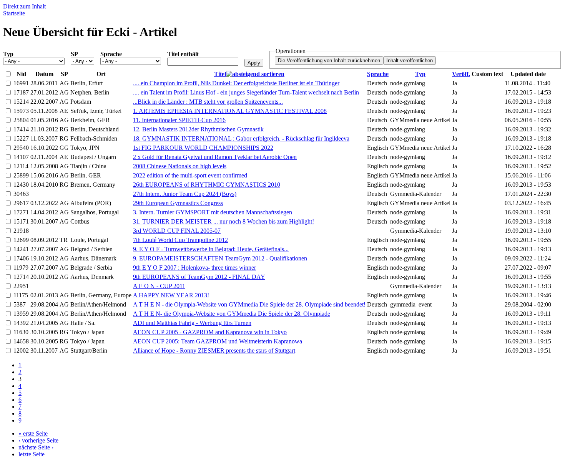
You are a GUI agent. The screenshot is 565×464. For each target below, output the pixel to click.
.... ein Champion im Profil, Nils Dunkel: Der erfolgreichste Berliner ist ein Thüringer (236, 83)
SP (74, 54)
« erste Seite (33, 433)
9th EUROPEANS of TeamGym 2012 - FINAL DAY (199, 276)
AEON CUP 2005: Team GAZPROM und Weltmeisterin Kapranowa (217, 341)
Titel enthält (183, 54)
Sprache (111, 54)
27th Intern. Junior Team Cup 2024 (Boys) (184, 194)
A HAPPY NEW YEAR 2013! (171, 295)
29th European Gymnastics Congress (178, 203)
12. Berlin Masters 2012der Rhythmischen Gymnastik (198, 129)
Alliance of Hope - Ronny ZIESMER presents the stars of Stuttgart (214, 350)
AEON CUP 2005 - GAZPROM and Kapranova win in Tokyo (210, 332)
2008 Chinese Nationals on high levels (179, 166)
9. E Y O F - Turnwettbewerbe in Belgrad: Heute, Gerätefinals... (211, 249)
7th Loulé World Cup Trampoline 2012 (180, 240)
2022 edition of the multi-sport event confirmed (190, 175)
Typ (8, 54)
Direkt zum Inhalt (24, 6)
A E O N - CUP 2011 (159, 286)
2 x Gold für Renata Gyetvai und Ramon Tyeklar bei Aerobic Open (215, 157)
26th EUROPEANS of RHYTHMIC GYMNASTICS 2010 (206, 184)
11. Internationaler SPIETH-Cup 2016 (179, 120)
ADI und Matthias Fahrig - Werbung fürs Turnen (192, 323)
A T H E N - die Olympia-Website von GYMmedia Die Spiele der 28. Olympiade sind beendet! (249, 304)
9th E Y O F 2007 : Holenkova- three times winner (194, 267)
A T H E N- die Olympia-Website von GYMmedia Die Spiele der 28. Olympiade (231, 313)
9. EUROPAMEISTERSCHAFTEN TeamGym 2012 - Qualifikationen (220, 258)
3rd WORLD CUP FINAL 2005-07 (177, 230)
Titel (220, 74)
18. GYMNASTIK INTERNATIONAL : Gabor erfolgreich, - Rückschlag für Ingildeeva (241, 138)
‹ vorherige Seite (38, 440)
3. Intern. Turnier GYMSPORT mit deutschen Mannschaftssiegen (212, 212)
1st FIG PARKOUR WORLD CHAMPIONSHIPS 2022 (203, 147)
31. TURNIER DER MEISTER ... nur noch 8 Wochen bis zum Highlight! (223, 221)
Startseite (14, 13)
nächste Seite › (35, 447)
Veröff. (461, 74)
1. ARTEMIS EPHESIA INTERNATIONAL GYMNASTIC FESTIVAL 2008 (230, 111)
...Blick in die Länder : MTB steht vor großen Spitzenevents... (208, 101)
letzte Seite (31, 454)
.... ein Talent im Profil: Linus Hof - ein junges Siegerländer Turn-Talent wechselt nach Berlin (246, 92)
